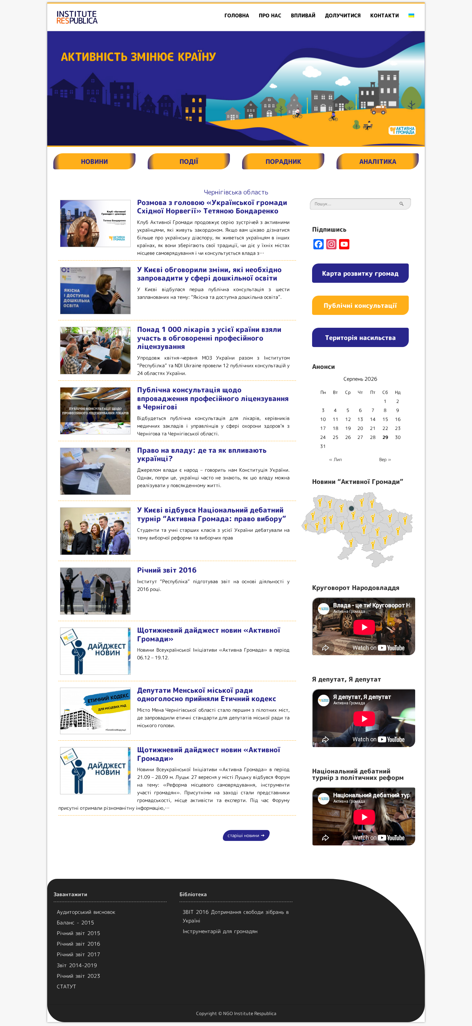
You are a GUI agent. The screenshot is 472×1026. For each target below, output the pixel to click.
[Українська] (411, 15)
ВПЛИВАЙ (303, 15)
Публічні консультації (360, 305)
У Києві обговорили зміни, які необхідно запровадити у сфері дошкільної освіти (209, 273)
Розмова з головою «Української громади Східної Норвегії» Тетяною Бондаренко (212, 206)
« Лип (335, 459)
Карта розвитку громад (360, 273)
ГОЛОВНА (236, 15)
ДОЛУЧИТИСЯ (343, 15)
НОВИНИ (94, 161)
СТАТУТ (66, 986)
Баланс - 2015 (75, 922)
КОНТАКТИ (384, 15)
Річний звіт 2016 (167, 570)
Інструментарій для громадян (220, 931)
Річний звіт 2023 (78, 975)
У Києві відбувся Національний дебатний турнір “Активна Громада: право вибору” (211, 514)
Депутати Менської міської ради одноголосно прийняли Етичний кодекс (206, 694)
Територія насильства (360, 337)
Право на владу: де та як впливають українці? (202, 454)
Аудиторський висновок (86, 911)
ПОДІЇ (188, 161)
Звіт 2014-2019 (77, 965)
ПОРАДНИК (283, 161)
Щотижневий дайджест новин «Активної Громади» (208, 634)
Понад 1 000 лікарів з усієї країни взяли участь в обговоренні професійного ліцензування (209, 337)
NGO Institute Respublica (249, 1013)
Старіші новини (246, 835)
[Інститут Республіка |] (108, 17)
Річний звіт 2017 (78, 954)
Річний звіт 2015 (78, 933)
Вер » (385, 459)
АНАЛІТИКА (377, 161)
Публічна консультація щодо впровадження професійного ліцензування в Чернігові (213, 398)
